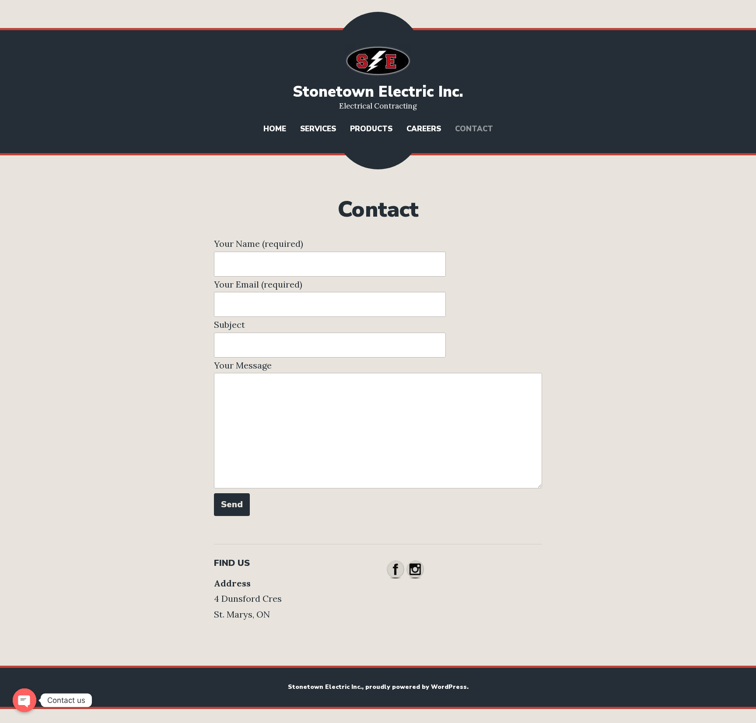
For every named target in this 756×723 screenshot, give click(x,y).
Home (274, 129)
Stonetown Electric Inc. (378, 91)
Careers (423, 129)
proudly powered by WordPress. (417, 687)
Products (371, 129)
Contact (474, 129)
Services (318, 129)
